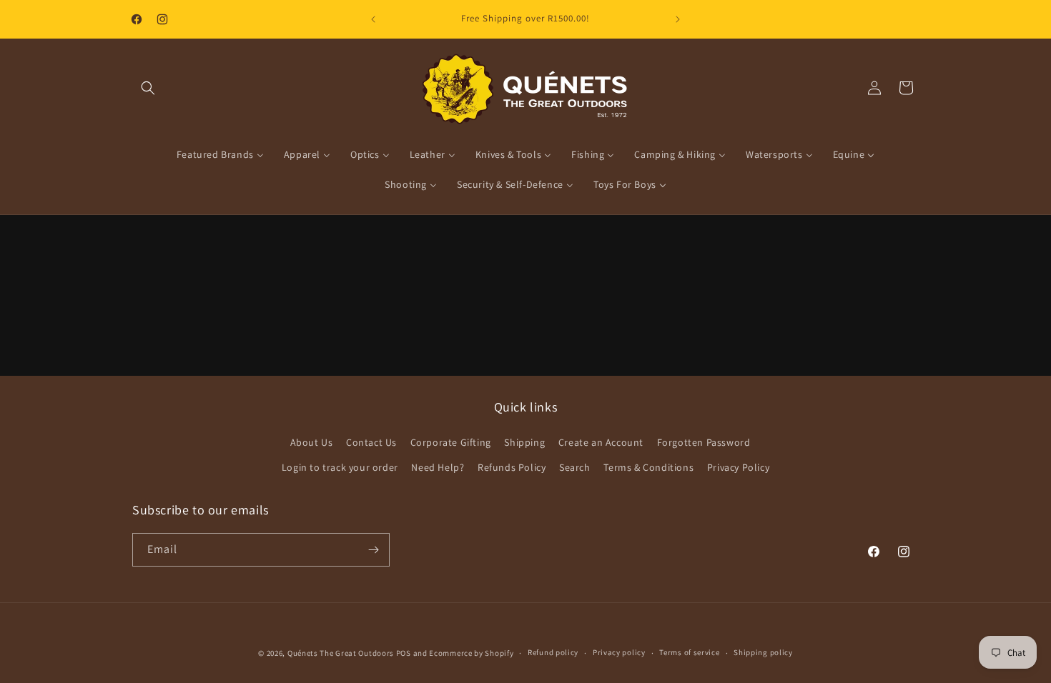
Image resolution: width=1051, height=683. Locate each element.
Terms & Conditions (648, 467)
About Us (311, 442)
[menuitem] (220, 154)
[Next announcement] (678, 19)
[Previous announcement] (373, 19)
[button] (148, 88)
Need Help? (437, 467)
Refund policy (553, 652)
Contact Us (371, 442)
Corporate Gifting (450, 442)
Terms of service (689, 652)
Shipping (524, 442)
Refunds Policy (512, 467)
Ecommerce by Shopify (471, 653)
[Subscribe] (373, 550)
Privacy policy (619, 652)
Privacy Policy (738, 467)
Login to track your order (340, 467)
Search (575, 467)
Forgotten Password (704, 442)
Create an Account (600, 442)
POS (403, 653)
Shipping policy (763, 652)
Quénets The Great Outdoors (340, 653)
